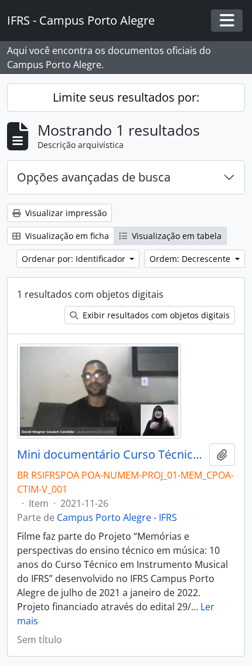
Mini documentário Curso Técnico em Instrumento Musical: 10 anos (111, 455)
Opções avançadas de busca (94, 177)
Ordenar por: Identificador (75, 258)
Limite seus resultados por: (126, 97)
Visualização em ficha (66, 235)
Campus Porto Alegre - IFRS (117, 517)
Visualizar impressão (65, 212)
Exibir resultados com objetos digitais (155, 315)
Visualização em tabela (176, 235)
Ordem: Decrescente (191, 258)
